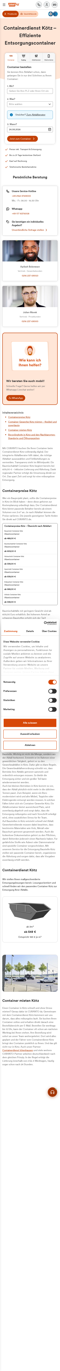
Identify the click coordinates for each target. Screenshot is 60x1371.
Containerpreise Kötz (19, 417)
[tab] (11, 58)
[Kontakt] (39, 5)
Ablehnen (30, 745)
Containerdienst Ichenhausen (17, 1050)
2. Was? (11, 99)
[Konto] (47, 5)
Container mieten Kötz (20, 430)
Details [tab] (30, 631)
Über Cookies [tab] (49, 631)
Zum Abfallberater (35, 115)
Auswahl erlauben (30, 734)
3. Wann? (12, 124)
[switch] (52, 691)
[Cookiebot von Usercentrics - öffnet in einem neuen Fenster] (44, 623)
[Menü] (4, 4)
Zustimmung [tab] (10, 631)
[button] (55, 5)
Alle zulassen (30, 723)
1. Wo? (10, 86)
